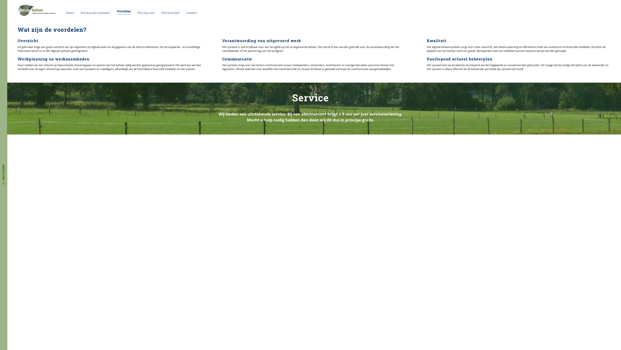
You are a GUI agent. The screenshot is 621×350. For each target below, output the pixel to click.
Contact (191, 12)
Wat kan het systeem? (95, 12)
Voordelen (124, 11)
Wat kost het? (170, 12)
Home (70, 12)
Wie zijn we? (146, 12)
